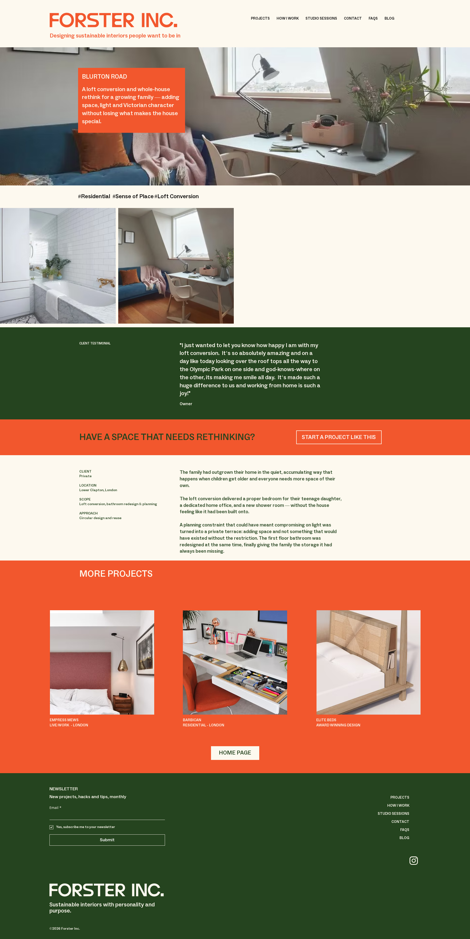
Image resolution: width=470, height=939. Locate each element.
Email (55, 807)
